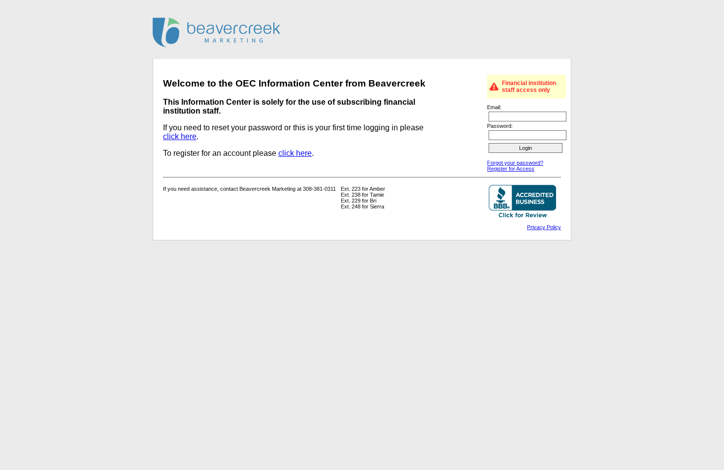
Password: (500, 126)
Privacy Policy (544, 227)
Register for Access (510, 169)
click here (180, 136)
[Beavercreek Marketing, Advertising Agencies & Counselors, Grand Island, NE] (522, 202)
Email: (494, 107)
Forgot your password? (515, 163)
